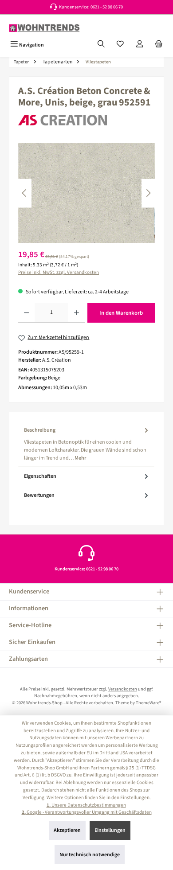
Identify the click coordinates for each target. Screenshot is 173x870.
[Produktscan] (86, 193)
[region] (86, 193)
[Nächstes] (148, 193)
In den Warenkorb (121, 313)
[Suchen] (101, 44)
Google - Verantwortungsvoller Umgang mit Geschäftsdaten (87, 812)
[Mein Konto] (139, 44)
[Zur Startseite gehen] (44, 28)
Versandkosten (122, 689)
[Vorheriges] (24, 193)
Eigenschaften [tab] (40, 476)
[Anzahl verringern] (26, 313)
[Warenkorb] (159, 44)
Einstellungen (110, 830)
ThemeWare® (148, 702)
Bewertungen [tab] (39, 495)
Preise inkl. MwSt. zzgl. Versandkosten (58, 272)
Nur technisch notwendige (89, 854)
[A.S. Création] (86, 120)
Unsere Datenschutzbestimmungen (86, 805)
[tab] (86, 444)
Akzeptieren (67, 830)
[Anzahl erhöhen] (76, 313)
